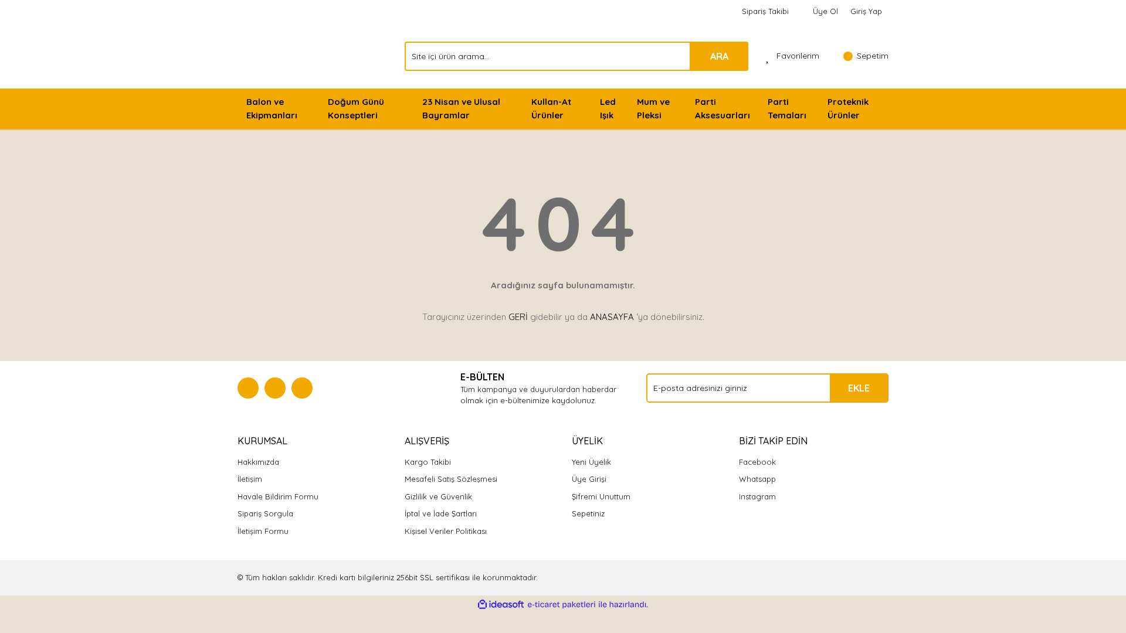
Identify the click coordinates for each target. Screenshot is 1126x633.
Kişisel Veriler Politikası (446, 531)
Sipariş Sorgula (265, 513)
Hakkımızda (258, 462)
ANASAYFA (612, 316)
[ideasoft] (500, 605)
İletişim (250, 479)
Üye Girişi (589, 479)
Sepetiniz (588, 513)
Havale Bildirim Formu (278, 496)
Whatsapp (757, 479)
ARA (719, 56)
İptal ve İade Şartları (441, 513)
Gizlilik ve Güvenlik (438, 496)
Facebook (757, 462)
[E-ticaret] (561, 605)
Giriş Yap (866, 11)
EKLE (859, 388)
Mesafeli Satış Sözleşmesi (451, 479)
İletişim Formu (263, 531)
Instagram (757, 496)
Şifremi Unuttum (601, 496)
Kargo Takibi (428, 462)
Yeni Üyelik (591, 462)
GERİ (518, 316)
